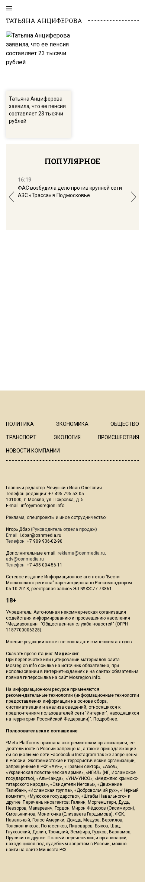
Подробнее (105, 719)
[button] (11, 197)
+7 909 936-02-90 (44, 541)
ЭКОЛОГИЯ (67, 437)
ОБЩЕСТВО (124, 424)
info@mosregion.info (42, 505)
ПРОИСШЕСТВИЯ (118, 437)
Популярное (72, 161)
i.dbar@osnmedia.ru (40, 535)
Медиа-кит (66, 653)
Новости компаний (33, 451)
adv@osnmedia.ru (25, 559)
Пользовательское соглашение (42, 731)
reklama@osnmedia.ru (81, 553)
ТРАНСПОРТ (21, 437)
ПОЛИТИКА (20, 424)
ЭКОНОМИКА (72, 424)
